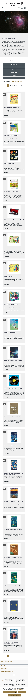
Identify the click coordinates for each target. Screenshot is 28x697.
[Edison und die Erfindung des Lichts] (14, 521)
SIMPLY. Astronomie (9, 614)
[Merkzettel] (18, 8)
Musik (14, 77)
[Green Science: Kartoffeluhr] (14, 183)
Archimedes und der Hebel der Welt (13, 557)
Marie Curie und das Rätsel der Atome (13, 445)
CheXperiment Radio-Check (11, 304)
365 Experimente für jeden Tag (11, 107)
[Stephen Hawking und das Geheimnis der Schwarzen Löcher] (14, 465)
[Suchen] (15, 8)
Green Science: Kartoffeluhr (11, 191)
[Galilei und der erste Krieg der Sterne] (14, 577)
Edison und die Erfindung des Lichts (13, 529)
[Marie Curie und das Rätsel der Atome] (14, 436)
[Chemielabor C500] (14, 267)
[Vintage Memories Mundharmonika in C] (14, 211)
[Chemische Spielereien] (14, 324)
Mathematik (14, 72)
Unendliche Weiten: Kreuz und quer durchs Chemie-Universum (13, 361)
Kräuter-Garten (8, 248)
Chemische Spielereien (9, 332)
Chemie (14, 69)
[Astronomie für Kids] (14, 155)
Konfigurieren (21, 692)
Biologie (14, 67)
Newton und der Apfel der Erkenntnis (13, 501)
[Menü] (2, 8)
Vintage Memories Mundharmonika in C (14, 219)
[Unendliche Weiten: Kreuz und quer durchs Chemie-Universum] (14, 352)
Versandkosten (4, 680)
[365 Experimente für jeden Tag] (14, 99)
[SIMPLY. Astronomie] (14, 605)
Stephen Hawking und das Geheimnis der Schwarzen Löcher (13, 474)
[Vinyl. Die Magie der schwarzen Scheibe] (14, 380)
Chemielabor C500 (8, 276)
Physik (14, 75)
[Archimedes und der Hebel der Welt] (14, 549)
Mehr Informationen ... (19, 689)
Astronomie (14, 64)
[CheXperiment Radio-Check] (14, 296)
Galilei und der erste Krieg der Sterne (13, 585)
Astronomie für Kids (9, 163)
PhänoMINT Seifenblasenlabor (11, 135)
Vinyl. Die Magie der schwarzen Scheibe (14, 388)
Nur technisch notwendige (10, 692)
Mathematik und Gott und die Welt (12, 417)
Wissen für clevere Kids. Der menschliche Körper (11, 642)
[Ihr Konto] (22, 8)
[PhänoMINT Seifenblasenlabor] (14, 127)
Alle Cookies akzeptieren (14, 695)
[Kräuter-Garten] (14, 239)
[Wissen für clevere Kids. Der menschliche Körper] (14, 633)
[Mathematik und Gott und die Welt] (14, 408)
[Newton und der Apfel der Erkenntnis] (14, 493)
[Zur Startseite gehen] (14, 4)
